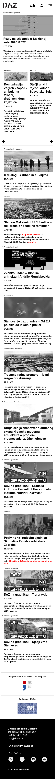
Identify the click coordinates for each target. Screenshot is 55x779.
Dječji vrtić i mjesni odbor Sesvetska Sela (41, 87)
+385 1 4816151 (18, 735)
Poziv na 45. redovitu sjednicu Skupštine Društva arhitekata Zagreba (25, 541)
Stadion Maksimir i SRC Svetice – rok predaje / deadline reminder (28, 224)
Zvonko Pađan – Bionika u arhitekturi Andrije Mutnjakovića (27, 274)
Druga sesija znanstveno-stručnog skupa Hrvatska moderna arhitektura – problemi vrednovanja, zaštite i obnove (28, 433)
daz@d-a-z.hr (15, 738)
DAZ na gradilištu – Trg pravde (25, 594)
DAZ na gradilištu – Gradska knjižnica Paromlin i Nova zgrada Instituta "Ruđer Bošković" (27, 489)
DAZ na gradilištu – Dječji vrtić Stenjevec (25, 643)
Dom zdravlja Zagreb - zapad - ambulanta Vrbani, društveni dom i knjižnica (15, 93)
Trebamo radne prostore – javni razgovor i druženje (26, 376)
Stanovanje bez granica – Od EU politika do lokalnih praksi (27, 323)
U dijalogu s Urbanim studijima (26, 175)
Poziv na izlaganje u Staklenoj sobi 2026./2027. (24, 40)
